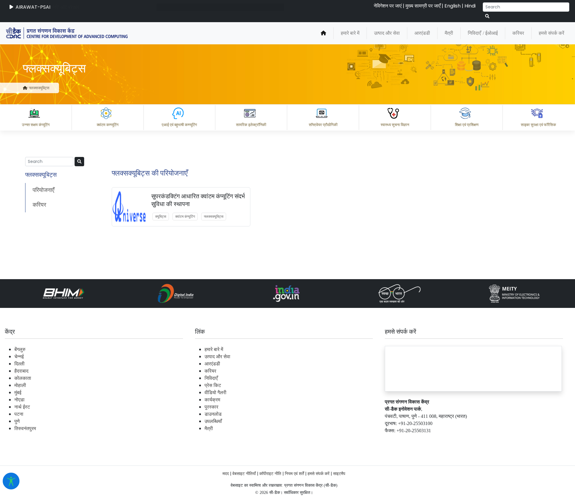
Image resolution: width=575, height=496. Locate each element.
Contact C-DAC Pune (537, 440)
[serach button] (79, 161)
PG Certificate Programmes (390, 440)
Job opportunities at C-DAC (467, 440)
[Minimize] (313, 99)
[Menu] (313, 74)
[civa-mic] (433, 474)
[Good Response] (344, 413)
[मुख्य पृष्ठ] (25, 87)
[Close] (338, 99)
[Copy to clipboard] (320, 413)
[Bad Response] (368, 413)
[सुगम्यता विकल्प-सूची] (11, 481)
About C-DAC (329, 440)
